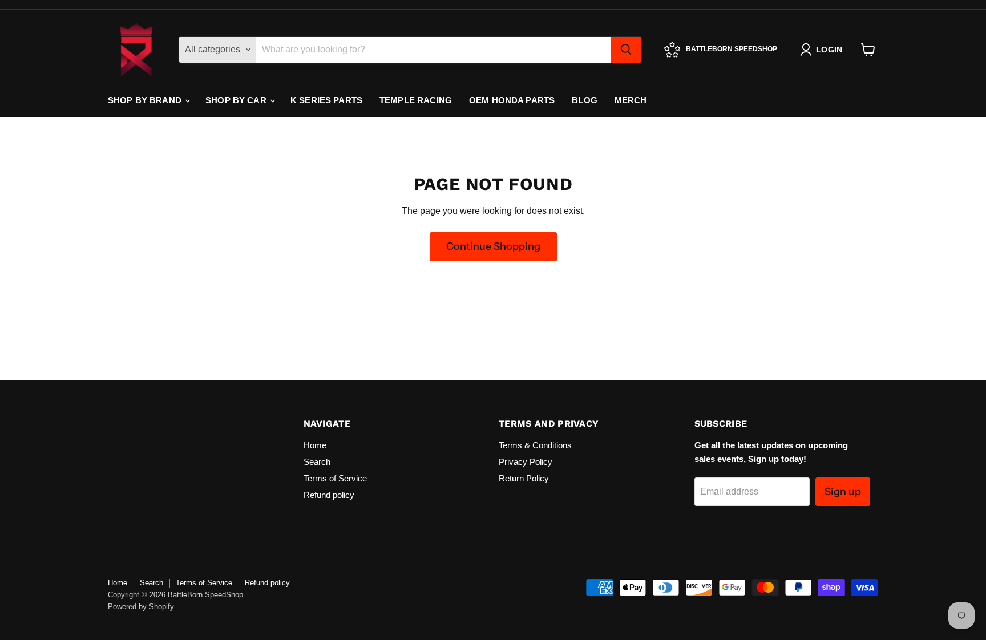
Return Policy (524, 478)
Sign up (843, 491)
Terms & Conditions (535, 445)
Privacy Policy (525, 462)
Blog (584, 100)
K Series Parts (326, 100)
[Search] (626, 50)
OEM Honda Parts (512, 100)
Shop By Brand (146, 100)
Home (315, 445)
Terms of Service (335, 478)
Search (317, 462)
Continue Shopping (493, 246)
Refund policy (329, 495)
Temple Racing (415, 100)
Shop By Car (237, 100)
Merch (631, 100)
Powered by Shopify (141, 606)
